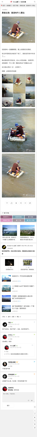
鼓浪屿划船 (18, 217)
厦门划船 (30, 217)
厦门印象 (15, 5)
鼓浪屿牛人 (6, 217)
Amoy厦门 (14, 245)
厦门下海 (18, 220)
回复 (11, 326)
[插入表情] (28, 400)
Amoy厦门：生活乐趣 (19, 2)
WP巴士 (10, 335)
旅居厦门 (9, 5)
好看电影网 (11, 374)
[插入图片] (31, 400)
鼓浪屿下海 (6, 220)
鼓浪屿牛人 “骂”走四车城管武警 (22, 276)
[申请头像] (32, 388)
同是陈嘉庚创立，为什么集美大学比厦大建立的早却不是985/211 (27, 240)
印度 (9, 322)
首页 (4, 5)
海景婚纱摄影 (12, 362)
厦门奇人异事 (30, 220)
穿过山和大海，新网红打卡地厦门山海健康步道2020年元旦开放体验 (9, 240)
